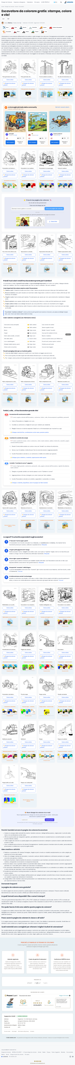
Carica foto (54, 221)
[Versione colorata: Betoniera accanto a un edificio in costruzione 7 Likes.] (65, 399)
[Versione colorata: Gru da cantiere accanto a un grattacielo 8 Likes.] (43, 94)
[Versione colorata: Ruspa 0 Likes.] (52, 756)
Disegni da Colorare (6, 2)
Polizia (25, 31)
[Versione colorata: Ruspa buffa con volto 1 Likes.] (7, 800)
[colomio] (69, 2)
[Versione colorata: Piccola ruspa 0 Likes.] (33, 711)
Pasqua (48, 1052)
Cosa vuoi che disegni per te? (37, 205)
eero (59, 135)
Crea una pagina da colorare (54, 208)
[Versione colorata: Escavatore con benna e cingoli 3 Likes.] (10, 185)
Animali (39, 1052)
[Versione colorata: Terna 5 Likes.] (42, 666)
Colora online (9, 79)
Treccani (20, 571)
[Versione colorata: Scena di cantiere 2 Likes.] (70, 185)
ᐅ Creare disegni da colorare (30, 1052)
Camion (43, 27)
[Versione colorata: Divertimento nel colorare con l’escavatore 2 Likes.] (5, 666)
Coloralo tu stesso (20, 142)
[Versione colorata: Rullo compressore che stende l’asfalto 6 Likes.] (47, 399)
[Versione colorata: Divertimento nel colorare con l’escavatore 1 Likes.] (15, 666)
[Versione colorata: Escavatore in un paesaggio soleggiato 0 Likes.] (52, 185)
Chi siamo (37, 2)
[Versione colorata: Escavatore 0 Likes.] (70, 666)
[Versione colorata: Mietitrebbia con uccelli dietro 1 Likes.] (10, 622)
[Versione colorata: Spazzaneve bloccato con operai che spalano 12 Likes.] (47, 269)
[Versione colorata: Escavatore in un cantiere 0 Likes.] (70, 622)
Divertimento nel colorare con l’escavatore (8, 649)
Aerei (5, 27)
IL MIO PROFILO (45, 2)
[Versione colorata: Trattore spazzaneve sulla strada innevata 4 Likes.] (65, 269)
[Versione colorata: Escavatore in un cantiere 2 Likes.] (23, 185)
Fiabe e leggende (56, 1052)
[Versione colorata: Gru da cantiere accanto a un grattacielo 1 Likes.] (50, 94)
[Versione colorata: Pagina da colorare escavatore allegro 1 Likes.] (25, 667)
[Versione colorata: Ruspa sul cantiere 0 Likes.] (65, 756)
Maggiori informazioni (64, 995)
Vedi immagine (10, 142)
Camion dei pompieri (55, 27)
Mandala (63, 1052)
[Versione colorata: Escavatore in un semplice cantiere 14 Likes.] (28, 622)
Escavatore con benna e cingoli (8, 168)
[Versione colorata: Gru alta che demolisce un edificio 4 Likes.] (65, 94)
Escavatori (6, 31)
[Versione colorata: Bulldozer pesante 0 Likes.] (10, 756)
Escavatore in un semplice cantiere (27, 605)
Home (2, 6)
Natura (3, 1054)
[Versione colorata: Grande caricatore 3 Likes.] (60, 711)
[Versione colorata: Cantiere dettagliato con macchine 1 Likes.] (47, 622)
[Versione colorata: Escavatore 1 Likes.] (65, 666)
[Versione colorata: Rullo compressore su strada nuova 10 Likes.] (10, 399)
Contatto (32, 1031)
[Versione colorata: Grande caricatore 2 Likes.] (65, 711)
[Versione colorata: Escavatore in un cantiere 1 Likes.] (28, 185)
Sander (15, 135)
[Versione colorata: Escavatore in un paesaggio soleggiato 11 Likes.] (42, 185)
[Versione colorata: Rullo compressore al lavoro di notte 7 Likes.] (28, 399)
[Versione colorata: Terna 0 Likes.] (52, 666)
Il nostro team (7, 1031)
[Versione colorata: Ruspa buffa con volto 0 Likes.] (13, 800)
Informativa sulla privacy (37, 823)
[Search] (61, 2)
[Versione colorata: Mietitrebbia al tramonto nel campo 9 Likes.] (65, 525)
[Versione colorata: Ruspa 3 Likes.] (42, 756)
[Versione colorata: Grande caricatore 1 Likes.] (70, 711)
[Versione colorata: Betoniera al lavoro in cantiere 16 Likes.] (28, 525)
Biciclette (33, 27)
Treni (44, 31)
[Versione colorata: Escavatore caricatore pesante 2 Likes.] (5, 711)
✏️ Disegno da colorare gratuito (9, 84)
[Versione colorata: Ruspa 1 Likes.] (47, 756)
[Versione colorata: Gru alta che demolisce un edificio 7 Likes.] (60, 94)
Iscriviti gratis (49, 819)
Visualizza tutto (65, 98)
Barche (22, 27)
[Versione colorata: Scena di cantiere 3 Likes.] (60, 185)
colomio (5, 1056)
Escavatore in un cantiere (27, 168)
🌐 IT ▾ (55, 2)
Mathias (10, 22)
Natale (43, 1052)
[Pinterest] (73, 1056)
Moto (17, 31)
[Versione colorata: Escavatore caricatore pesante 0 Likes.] (15, 711)
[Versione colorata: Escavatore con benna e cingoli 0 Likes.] (15, 185)
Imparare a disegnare (19, 2)
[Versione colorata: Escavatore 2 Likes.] (60, 666)
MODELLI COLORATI (17, 1052)
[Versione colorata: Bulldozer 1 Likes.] (23, 756)
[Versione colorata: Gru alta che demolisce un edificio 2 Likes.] (70, 94)
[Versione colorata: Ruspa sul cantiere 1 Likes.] (60, 756)
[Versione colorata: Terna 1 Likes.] (47, 666)
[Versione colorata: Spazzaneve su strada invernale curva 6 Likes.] (28, 269)
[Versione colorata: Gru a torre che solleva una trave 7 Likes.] (10, 269)
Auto (14, 27)
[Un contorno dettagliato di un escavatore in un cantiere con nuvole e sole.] (10, 639)
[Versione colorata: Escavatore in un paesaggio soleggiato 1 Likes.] (47, 185)
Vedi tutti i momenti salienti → (62, 107)
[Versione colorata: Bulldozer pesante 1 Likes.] (5, 756)
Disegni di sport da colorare (16, 1054)
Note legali (14, 1031)
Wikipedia (44, 544)
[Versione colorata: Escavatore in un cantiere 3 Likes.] (60, 622)
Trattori (34, 31)
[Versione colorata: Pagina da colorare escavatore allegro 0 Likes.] (31, 667)
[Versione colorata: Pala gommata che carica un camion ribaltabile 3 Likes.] (7, 94)
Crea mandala (69, 1052)
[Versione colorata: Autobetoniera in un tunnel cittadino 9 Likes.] (47, 525)
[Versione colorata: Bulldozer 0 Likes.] (28, 756)
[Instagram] (70, 1056)
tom (37, 135)
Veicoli (16, 6)
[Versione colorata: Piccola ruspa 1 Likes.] (23, 711)
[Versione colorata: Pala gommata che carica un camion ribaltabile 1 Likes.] (13, 94)
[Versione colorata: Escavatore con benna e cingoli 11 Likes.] (5, 185)
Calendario (30, 2)
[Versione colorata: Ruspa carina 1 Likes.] (47, 712)
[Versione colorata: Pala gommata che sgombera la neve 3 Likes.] (28, 94)
